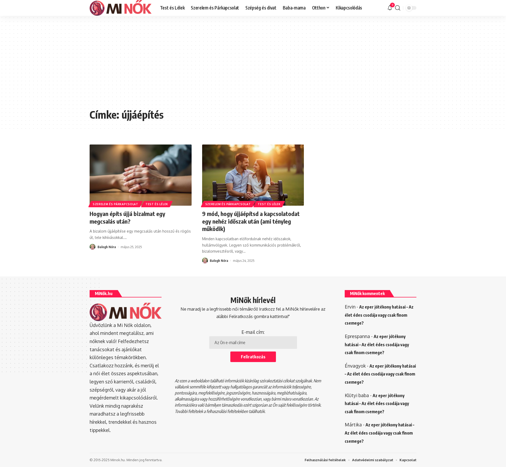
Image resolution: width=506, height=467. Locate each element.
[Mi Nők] (121, 8)
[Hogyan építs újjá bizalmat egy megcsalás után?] (141, 175)
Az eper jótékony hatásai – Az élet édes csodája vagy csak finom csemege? (379, 315)
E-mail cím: (253, 332)
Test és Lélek (156, 204)
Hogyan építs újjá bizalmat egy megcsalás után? (127, 217)
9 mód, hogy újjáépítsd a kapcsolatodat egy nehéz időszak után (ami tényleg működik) (251, 221)
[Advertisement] (253, 66)
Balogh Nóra (107, 247)
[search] (397, 7)
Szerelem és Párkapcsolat (115, 204)
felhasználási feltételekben (227, 411)
